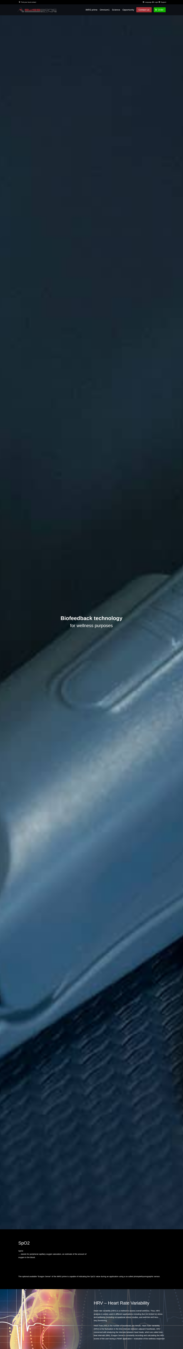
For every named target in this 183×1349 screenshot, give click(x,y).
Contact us (144, 9)
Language (148, 2)
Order (159, 10)
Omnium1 (105, 9)
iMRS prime (91, 9)
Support (163, 2)
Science (116, 9)
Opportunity (128, 9)
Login (156, 2)
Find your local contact (28, 2)
